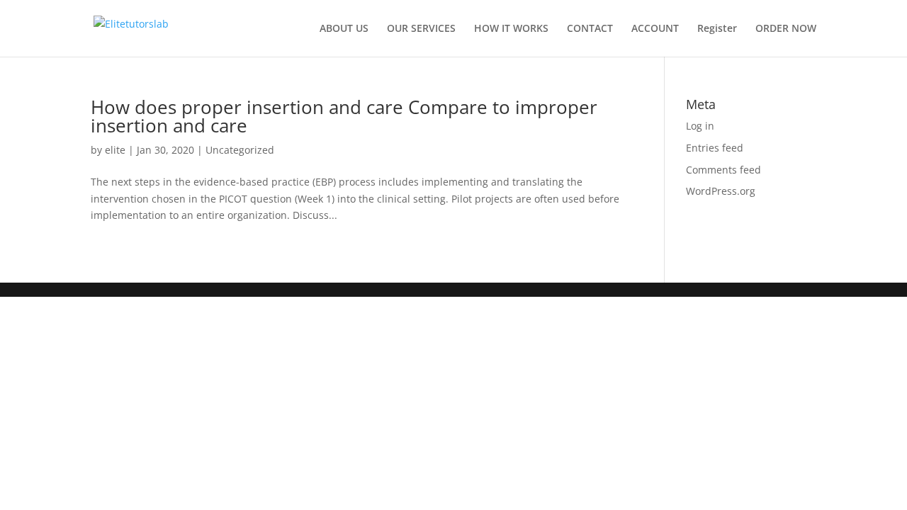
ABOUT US (344, 29)
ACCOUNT (655, 29)
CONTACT (590, 29)
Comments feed (723, 169)
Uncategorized (239, 150)
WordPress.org (720, 191)
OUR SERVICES (421, 29)
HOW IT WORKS (511, 29)
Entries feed (714, 147)
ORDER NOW (785, 29)
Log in (700, 125)
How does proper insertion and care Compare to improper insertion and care (344, 116)
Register (717, 29)
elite (115, 150)
